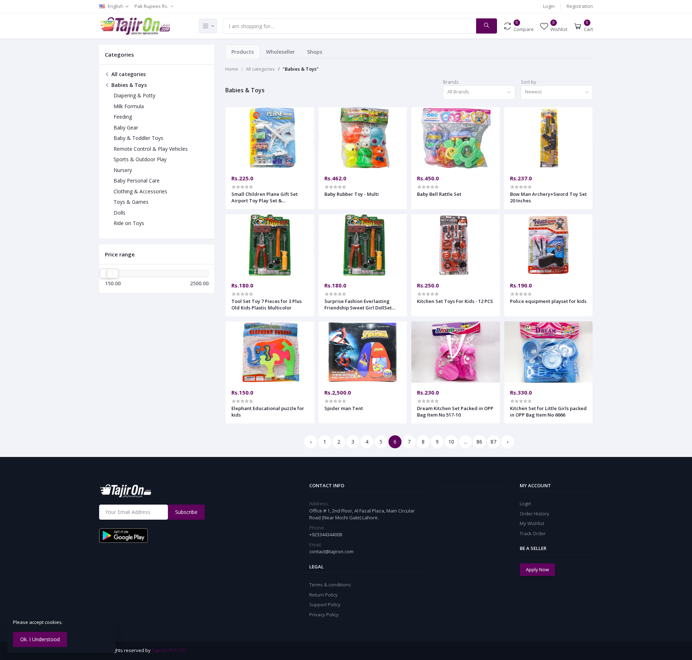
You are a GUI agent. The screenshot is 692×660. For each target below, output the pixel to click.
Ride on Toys (129, 223)
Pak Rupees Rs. (151, 6)
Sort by (528, 82)
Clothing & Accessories (140, 191)
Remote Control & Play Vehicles (151, 148)
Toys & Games (131, 201)
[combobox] (479, 92)
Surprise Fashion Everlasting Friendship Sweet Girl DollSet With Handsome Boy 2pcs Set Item (358, 304)
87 (493, 441)
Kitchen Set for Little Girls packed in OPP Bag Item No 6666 (548, 411)
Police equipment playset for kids (548, 301)
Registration (580, 6)
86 (479, 441)
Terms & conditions (330, 584)
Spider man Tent (343, 408)
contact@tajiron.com (331, 551)
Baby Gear (126, 127)
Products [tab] (242, 51)
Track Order (533, 533)
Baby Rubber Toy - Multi (351, 194)
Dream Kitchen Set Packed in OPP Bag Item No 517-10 (455, 411)
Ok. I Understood (40, 639)
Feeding (123, 116)
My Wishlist (532, 523)
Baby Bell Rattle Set (439, 194)
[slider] (105, 273)
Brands (451, 82)
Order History (534, 513)
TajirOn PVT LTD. (169, 650)
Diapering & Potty (134, 95)
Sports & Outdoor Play (140, 159)
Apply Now (537, 569)
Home (231, 69)
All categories (128, 74)
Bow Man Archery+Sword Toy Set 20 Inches (548, 197)
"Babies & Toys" (301, 69)
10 (451, 441)
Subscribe (186, 512)
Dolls (119, 212)
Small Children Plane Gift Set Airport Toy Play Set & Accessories (264, 197)
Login (549, 6)
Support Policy (325, 604)
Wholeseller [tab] (280, 51)
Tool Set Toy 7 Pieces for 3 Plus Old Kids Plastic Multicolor (266, 304)
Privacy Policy (324, 614)
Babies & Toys (128, 85)
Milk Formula (129, 106)
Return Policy (323, 594)
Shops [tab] (314, 51)
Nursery (123, 170)
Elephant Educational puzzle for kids (267, 411)
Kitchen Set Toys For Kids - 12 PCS (455, 301)
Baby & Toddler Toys (138, 138)
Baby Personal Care (137, 180)
